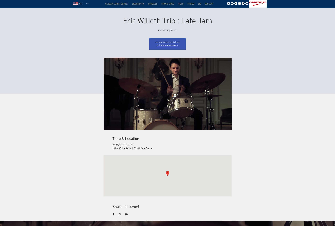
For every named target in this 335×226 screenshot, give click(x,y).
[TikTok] (235, 3)
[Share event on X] (120, 214)
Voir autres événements (167, 45)
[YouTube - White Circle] (246, 3)
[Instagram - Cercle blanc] (239, 3)
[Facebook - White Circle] (243, 3)
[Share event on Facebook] (113, 214)
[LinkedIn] (228, 3)
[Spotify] (232, 3)
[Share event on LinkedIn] (126, 214)
